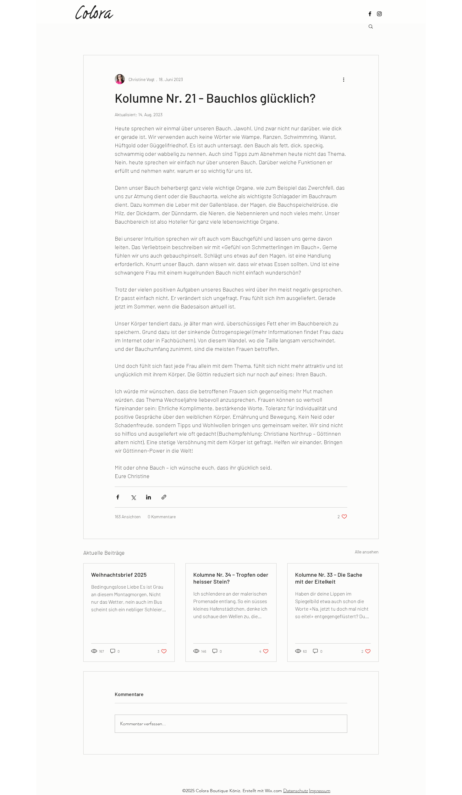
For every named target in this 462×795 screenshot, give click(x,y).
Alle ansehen (367, 551)
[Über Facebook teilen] (118, 497)
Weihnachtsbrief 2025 (118, 574)
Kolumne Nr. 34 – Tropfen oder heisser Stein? (230, 578)
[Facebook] (370, 14)
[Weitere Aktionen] (343, 79)
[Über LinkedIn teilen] (148, 497)
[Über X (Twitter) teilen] (133, 497)
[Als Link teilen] (164, 497)
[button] (371, 26)
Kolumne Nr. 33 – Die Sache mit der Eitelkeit (328, 578)
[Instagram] (379, 14)
